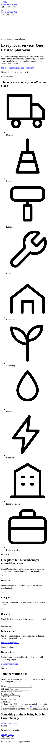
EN (3, 7)
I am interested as (8, 694)
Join (15, 4)
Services (10, 4)
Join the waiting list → (10, 642)
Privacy (4, 734)
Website (4, 686)
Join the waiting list (9, 68)
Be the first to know (9, 723)
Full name (5, 689)
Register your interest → (11, 664)
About (3, 4)
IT (14, 7)
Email (3, 691)
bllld (4, 2)
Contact (11, 734)
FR (9, 7)
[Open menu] (2, 10)
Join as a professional (25, 68)
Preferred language (8, 699)
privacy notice (33, 706)
